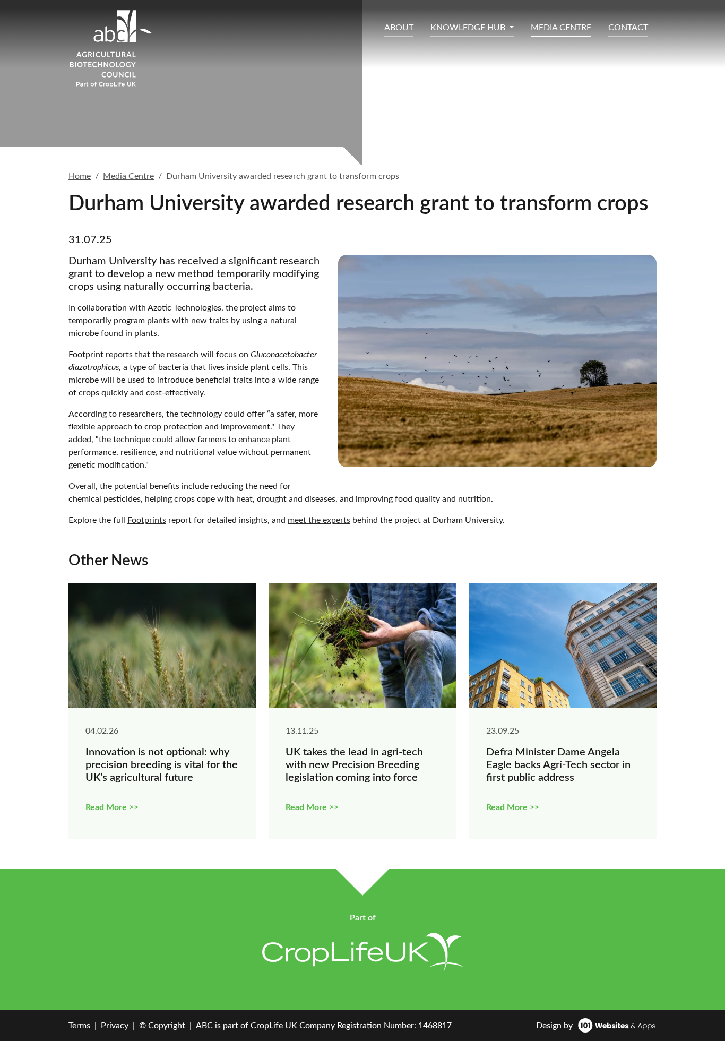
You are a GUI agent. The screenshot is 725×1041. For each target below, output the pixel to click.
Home (79, 176)
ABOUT (398, 27)
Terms (79, 1025)
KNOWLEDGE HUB (468, 27)
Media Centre (128, 176)
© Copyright (162, 1025)
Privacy (114, 1025)
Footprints (146, 520)
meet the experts (319, 520)
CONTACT (628, 27)
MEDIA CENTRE (561, 27)
